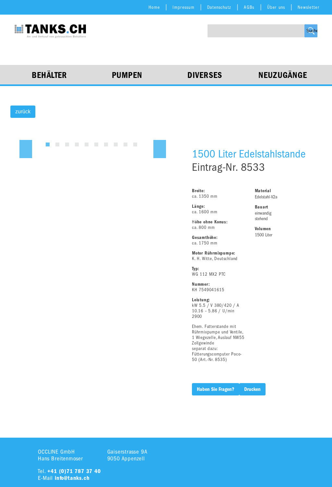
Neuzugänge (282, 75)
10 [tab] (135, 144)
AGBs (249, 7)
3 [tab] (67, 144)
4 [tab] (77, 144)
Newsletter (308, 7)
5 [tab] (87, 144)
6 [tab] (96, 144)
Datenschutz (219, 7)
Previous (25, 149)
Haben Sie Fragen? (215, 389)
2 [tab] (57, 144)
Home (154, 7)
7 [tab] (106, 144)
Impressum (183, 7)
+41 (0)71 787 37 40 (74, 471)
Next (159, 149)
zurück (22, 111)
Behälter (49, 75)
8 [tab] (116, 144)
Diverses (204, 75)
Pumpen (127, 75)
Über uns (276, 7)
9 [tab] (125, 144)
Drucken (252, 389)
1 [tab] (48, 144)
